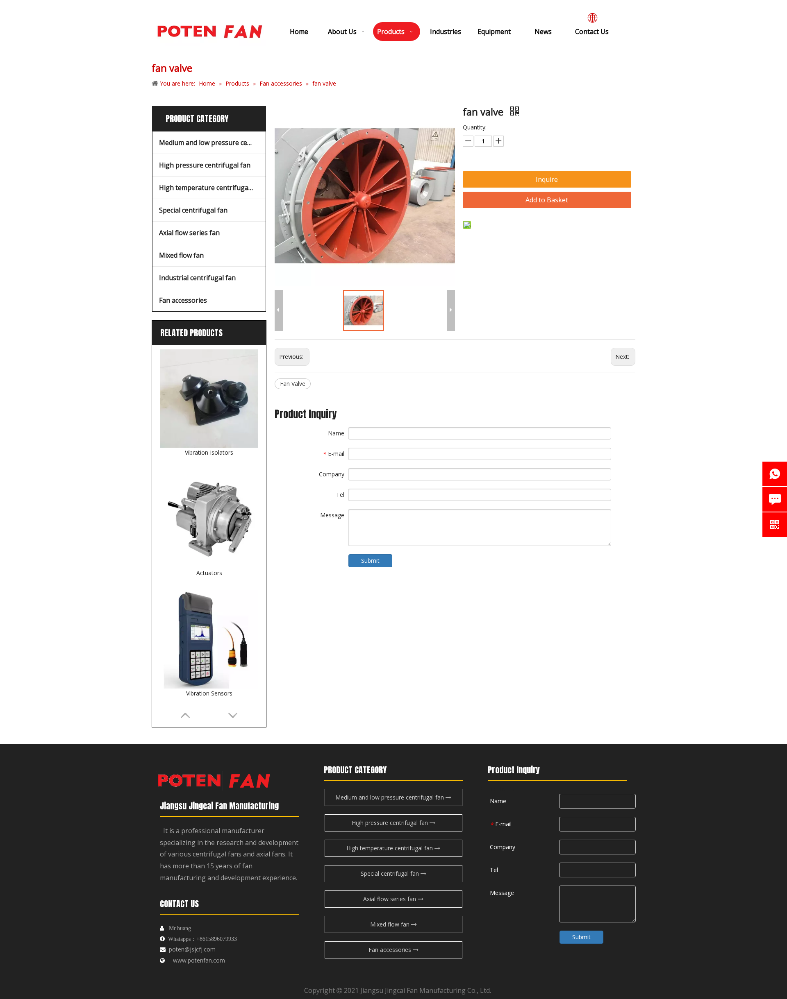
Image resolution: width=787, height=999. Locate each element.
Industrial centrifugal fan (197, 277)
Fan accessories (183, 300)
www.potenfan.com (199, 960)
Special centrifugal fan (193, 210)
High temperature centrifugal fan (210, 187)
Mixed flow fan (181, 255)
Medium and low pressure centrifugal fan (212, 142)
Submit (370, 560)
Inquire (547, 179)
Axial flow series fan (189, 232)
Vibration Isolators (209, 452)
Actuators (209, 573)
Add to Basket (546, 199)
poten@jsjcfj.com (192, 949)
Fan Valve (292, 383)
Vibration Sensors (209, 693)
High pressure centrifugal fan (204, 165)
